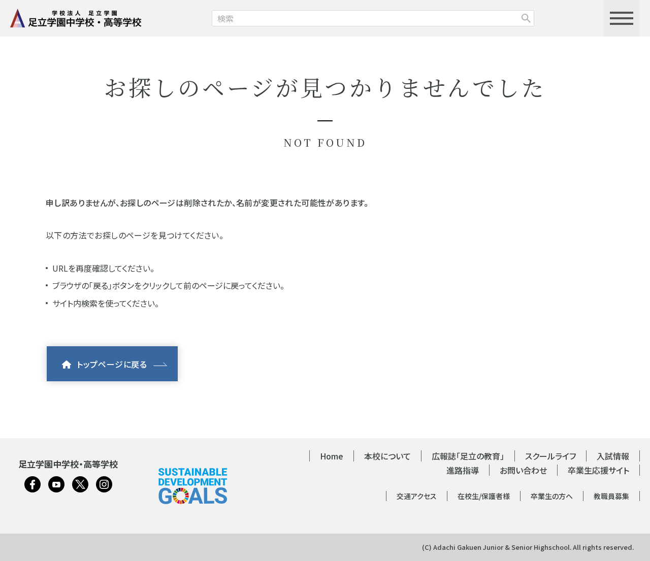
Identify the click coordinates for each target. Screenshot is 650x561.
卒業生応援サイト (598, 470)
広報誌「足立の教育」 (468, 455)
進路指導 (462, 470)
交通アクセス (417, 496)
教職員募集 (611, 496)
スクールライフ (550, 455)
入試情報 (613, 455)
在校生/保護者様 (484, 496)
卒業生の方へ (552, 496)
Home (331, 455)
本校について (387, 455)
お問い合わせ (523, 470)
